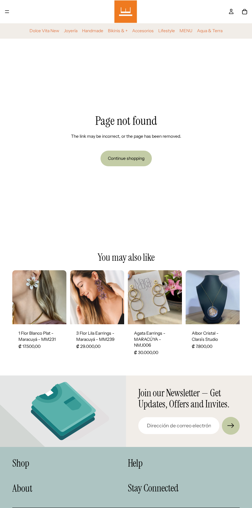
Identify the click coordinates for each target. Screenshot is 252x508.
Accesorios (143, 30)
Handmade (92, 30)
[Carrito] (244, 11)
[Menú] (7, 12)
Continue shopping (126, 158)
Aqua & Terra (209, 30)
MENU (185, 30)
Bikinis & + (118, 30)
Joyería (70, 30)
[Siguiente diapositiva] (117, 297)
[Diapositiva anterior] (77, 297)
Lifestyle (166, 30)
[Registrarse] (231, 426)
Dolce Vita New (44, 30)
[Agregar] (56, 314)
